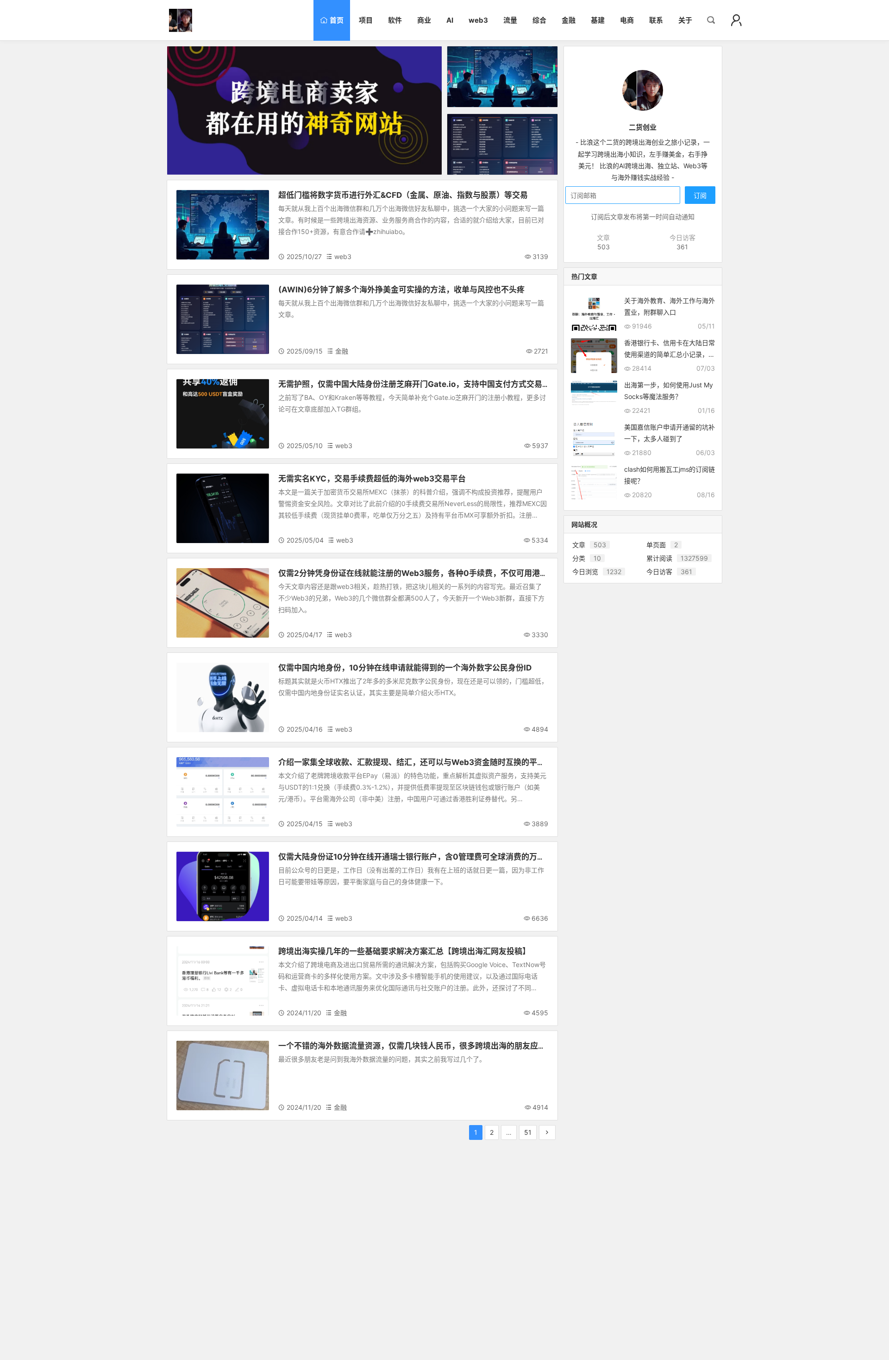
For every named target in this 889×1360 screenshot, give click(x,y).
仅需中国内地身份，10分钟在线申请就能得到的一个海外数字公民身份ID (405, 667)
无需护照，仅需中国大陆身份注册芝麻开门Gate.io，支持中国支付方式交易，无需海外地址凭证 (445, 384)
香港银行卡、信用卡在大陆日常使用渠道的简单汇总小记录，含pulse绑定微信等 (669, 354)
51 (528, 1132)
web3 (189, 197)
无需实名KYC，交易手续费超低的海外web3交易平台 (372, 478)
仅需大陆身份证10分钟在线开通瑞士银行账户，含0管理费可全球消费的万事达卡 (419, 856)
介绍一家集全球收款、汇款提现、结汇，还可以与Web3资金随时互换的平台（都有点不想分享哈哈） (455, 762)
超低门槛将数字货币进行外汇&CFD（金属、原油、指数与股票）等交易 (403, 195)
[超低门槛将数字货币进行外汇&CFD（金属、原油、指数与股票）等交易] (502, 76)
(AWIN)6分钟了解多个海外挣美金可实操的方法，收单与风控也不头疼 (401, 289)
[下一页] (547, 1132)
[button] (736, 20)
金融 (187, 291)
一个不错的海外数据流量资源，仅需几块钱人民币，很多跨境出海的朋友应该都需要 (424, 1045)
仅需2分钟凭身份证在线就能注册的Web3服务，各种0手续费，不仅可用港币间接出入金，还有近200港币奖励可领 (480, 573)
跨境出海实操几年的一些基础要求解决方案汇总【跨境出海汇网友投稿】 (404, 951)
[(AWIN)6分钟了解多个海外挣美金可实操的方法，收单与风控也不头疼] (502, 144)
